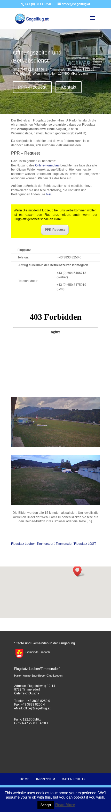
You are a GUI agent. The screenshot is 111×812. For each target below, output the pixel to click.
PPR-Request (32, 87)
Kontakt (68, 87)
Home (24, 779)
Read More (65, 805)
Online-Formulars (47, 165)
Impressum (45, 779)
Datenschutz (74, 779)
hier (48, 194)
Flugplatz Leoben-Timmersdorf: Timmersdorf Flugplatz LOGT (53, 544)
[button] (79, 571)
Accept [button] (46, 805)
